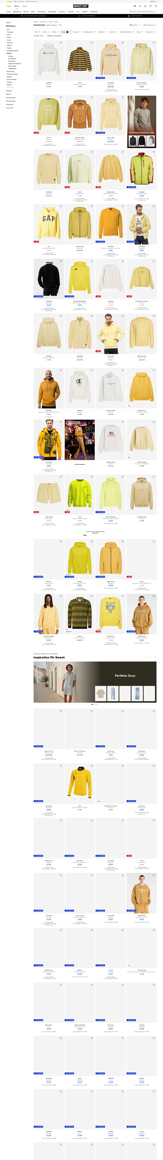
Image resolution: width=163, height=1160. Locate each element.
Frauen (8, 6)
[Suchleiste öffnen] (130, 11)
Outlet (10, 1)
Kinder (25, 6)
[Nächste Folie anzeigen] (155, 657)
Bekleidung (43, 21)
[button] (135, 25)
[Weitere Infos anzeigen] (48, 89)
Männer (16, 6)
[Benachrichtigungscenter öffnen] (145, 6)
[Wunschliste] (150, 6)
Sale (44, 32)
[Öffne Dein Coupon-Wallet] (135, 6)
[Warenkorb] (156, 6)
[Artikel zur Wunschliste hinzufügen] (61, 43)
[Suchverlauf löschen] (155, 11)
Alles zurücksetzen (55, 36)
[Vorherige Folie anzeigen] (145, 657)
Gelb (56, 21)
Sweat (51, 21)
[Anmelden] (140, 6)
